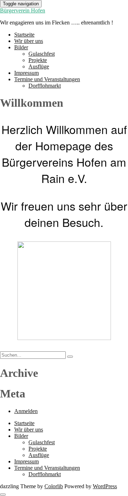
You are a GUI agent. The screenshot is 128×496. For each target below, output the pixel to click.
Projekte (37, 60)
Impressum (26, 73)
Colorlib (53, 486)
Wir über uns (28, 41)
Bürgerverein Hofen (22, 10)
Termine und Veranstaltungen (47, 79)
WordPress (105, 486)
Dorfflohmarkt (44, 86)
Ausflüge (38, 66)
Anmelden (26, 411)
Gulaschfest (41, 54)
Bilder (21, 47)
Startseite (24, 35)
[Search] (70, 357)
